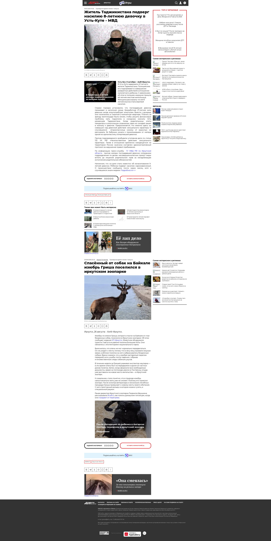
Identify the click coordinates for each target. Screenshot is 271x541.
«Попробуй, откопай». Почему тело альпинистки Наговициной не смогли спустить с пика (173, 299)
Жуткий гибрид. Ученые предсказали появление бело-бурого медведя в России (174, 98)
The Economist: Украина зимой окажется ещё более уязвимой (171, 123)
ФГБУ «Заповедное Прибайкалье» (95, 321)
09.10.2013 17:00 (89, 8)
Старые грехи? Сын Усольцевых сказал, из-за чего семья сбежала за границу (174, 285)
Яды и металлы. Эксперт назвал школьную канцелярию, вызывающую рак (172, 264)
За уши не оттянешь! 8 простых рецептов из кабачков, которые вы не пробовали (174, 278)
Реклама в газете (127, 502)
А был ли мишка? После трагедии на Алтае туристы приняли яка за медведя (169, 33)
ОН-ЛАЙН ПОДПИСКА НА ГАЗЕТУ (173, 502)
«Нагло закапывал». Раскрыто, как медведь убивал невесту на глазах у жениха (174, 84)
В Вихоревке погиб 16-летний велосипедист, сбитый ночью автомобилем (169, 50)
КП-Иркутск (117, 340)
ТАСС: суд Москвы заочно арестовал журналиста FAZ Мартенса (173, 130)
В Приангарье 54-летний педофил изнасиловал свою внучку (138, 217)
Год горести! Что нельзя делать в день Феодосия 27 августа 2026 (170, 16)
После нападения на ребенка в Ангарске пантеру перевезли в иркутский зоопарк (120, 425)
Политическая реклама (143, 502)
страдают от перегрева (109, 398)
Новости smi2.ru (91, 253)
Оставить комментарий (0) (135, 178)
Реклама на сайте (113, 502)
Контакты (101, 502)
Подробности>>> (128, 170)
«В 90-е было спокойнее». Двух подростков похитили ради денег (173, 90)
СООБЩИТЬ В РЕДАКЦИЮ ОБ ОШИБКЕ (109, 504)
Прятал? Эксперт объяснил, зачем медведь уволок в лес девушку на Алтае (173, 63)
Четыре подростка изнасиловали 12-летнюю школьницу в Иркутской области (138, 211)
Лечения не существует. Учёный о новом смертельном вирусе (173, 292)
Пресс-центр (157, 502)
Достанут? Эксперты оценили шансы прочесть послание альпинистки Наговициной (174, 77)
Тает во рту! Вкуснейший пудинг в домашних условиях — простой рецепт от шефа (173, 70)
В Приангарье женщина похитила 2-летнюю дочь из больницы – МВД (104, 225)
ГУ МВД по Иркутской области (94, 70)
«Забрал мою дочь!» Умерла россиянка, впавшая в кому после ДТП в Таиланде (170, 24)
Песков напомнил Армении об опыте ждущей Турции (173, 116)
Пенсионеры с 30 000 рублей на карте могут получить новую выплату (173, 137)
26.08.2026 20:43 (89, 259)
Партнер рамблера (116, 533)
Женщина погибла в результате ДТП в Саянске (170, 41)
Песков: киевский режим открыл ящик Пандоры (172, 109)
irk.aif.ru (111, 395)
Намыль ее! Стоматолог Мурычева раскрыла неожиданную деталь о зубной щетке (173, 271)
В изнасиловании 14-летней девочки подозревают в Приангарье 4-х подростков (102, 211)
